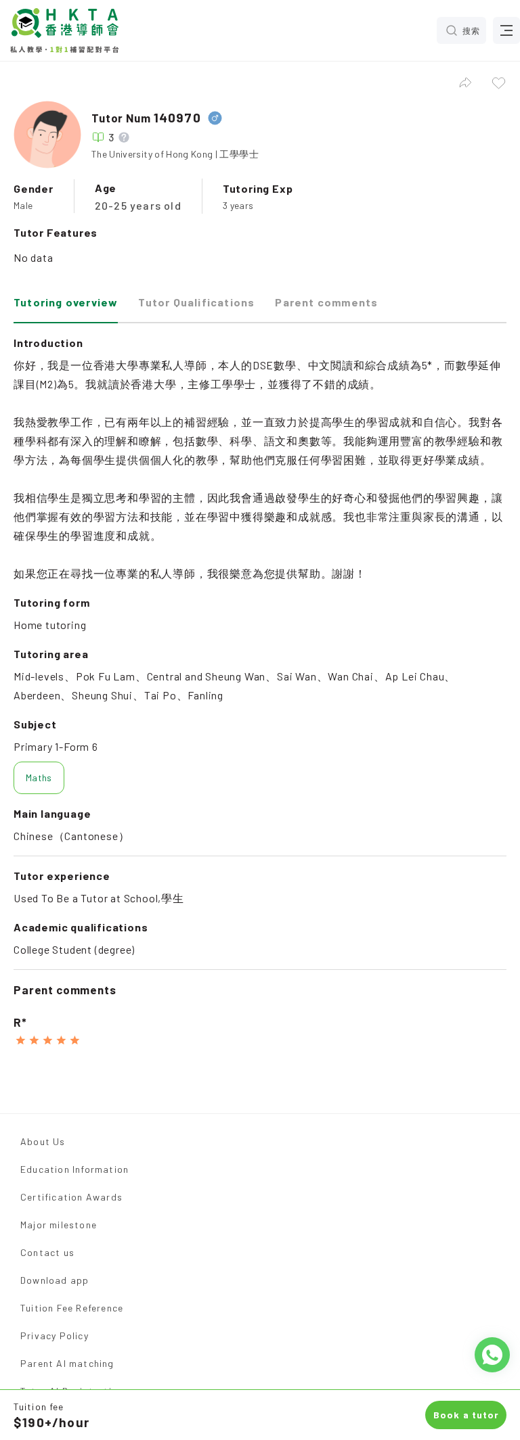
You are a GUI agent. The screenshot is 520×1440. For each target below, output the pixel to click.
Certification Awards (71, 1197)
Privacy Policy (54, 1335)
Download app (54, 1280)
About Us (43, 1141)
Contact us (47, 1252)
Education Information (74, 1169)
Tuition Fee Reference (71, 1308)
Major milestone (58, 1224)
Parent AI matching (67, 1363)
